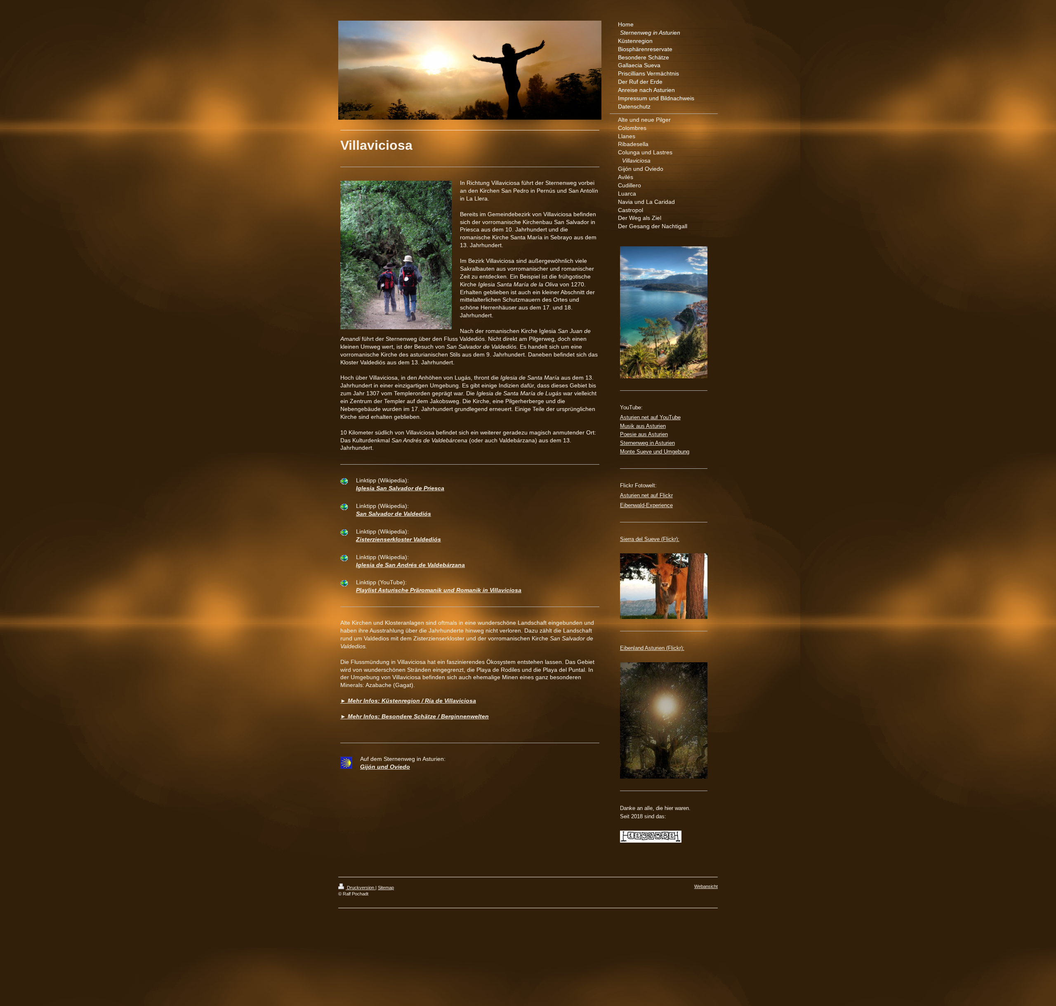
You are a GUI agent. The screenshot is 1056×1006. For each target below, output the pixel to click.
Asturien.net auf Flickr (646, 495)
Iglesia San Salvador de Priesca (400, 488)
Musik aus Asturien (643, 426)
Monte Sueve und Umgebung (654, 452)
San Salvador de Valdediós (393, 513)
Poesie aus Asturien (644, 434)
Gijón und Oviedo (385, 766)
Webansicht (706, 886)
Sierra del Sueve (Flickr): (649, 539)
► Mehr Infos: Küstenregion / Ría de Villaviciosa (408, 700)
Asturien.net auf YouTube (650, 417)
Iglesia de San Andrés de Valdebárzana (410, 565)
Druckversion (360, 887)
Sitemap (386, 887)
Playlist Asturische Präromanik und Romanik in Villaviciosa (438, 590)
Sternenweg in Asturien (647, 443)
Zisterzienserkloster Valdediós (398, 539)
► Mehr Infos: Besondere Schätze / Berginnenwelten (414, 716)
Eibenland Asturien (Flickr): (652, 648)
